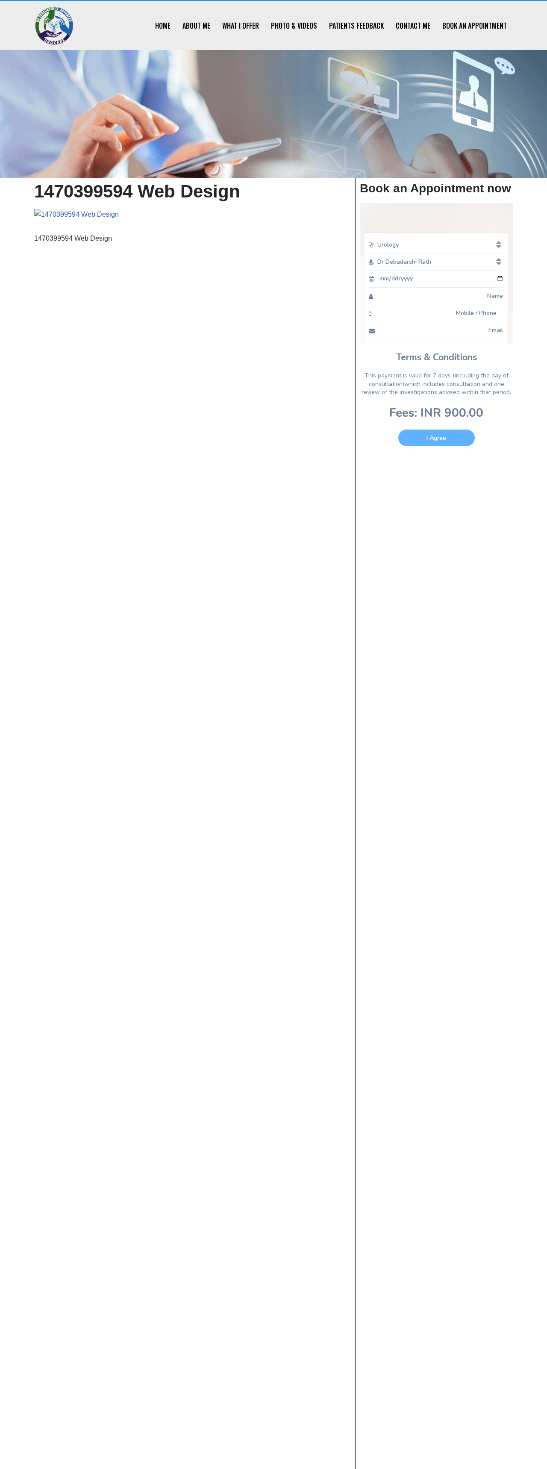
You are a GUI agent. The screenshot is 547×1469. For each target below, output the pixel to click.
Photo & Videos (294, 26)
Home (163, 26)
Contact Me (413, 26)
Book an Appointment (474, 26)
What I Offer (240, 26)
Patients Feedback (356, 26)
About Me (196, 26)
